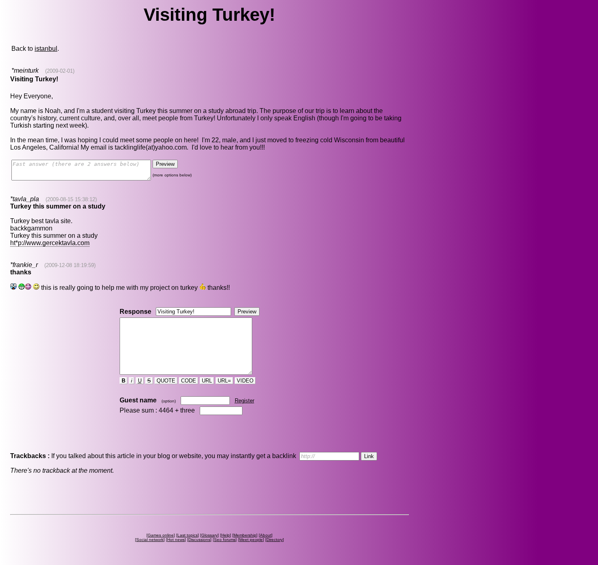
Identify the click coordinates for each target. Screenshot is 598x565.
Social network (150, 539)
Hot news (176, 539)
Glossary (209, 535)
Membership (245, 535)
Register (244, 401)
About (265, 535)
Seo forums (225, 539)
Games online (161, 535)
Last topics (187, 535)
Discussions (199, 539)
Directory (274, 539)
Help (225, 535)
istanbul (46, 48)
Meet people (251, 539)
